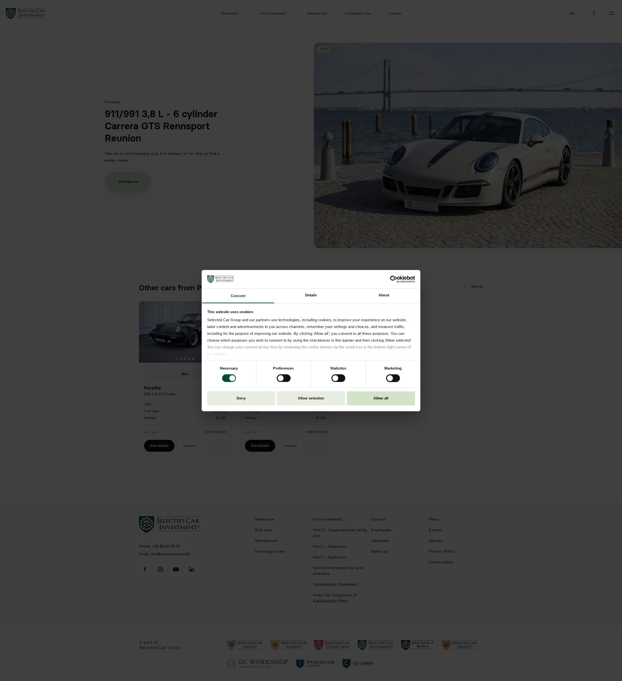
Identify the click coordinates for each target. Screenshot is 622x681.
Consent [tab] (238, 296)
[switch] (284, 378)
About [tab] (384, 295)
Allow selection (311, 398)
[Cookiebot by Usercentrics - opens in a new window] (393, 279)
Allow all (380, 398)
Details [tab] (311, 295)
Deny (241, 398)
